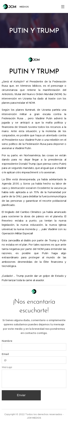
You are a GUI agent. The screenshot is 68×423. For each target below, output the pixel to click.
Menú (62, 6)
